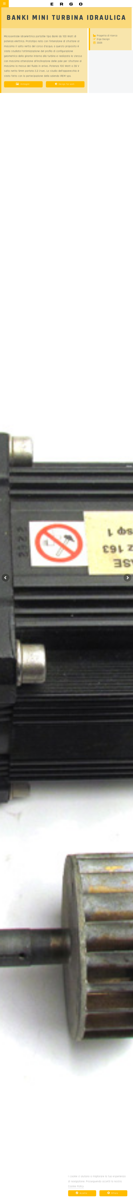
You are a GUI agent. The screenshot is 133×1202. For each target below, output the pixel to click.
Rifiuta (114, 1193)
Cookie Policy (76, 1186)
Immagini (25, 84)
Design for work (66, 84)
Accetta (83, 1193)
